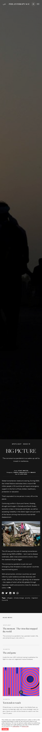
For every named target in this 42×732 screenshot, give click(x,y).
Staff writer (23, 470)
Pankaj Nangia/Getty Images (24, 472)
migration (34, 598)
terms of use (25, 726)
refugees (10, 598)
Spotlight (17, 444)
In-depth (6, 649)
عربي (4, 4)
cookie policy (15, 726)
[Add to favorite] (33, 4)
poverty (27, 598)
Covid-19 (5, 600)
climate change (19, 598)
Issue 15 (26, 444)
